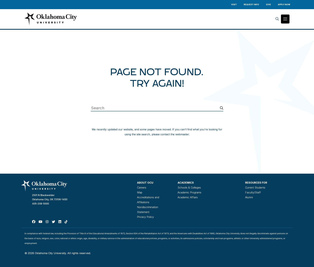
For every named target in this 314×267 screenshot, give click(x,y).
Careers (141, 187)
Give (268, 4)
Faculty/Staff (253, 192)
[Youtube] (40, 222)
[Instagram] (47, 222)
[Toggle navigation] (285, 19)
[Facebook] (33, 222)
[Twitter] (53, 222)
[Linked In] (59, 222)
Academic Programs (189, 192)
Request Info (251, 4)
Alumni (249, 197)
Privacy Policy (145, 217)
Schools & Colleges (189, 187)
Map (139, 192)
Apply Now (284, 4)
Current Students (255, 187)
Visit (234, 4)
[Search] (277, 19)
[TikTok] (66, 222)
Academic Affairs (188, 197)
